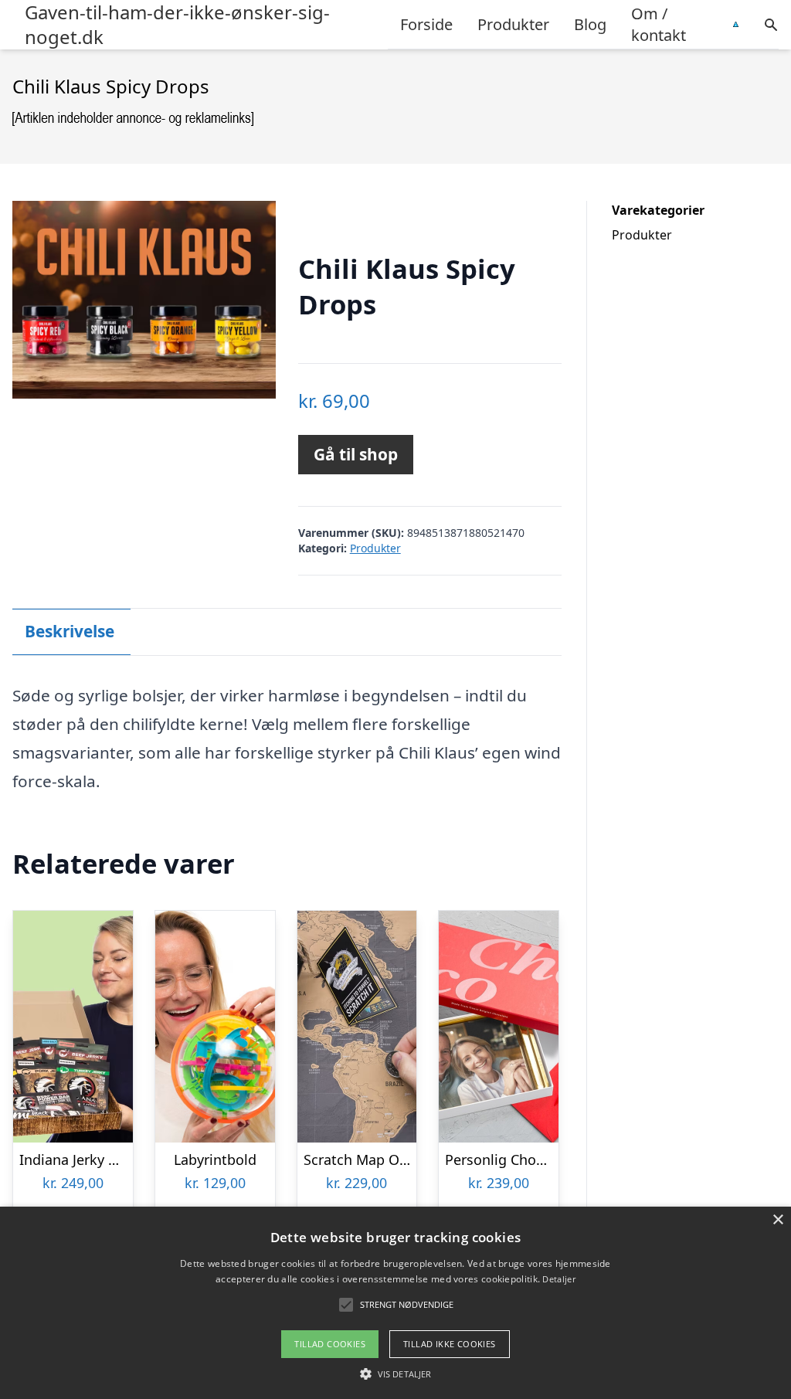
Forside (426, 24)
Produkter (513, 24)
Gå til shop (356, 454)
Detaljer (558, 1279)
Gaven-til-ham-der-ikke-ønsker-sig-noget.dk (177, 24)
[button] (395, 1373)
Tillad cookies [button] (329, 1344)
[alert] (395, 1303)
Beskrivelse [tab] (69, 631)
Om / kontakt (658, 24)
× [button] (777, 1220)
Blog (590, 24)
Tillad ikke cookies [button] (449, 1344)
